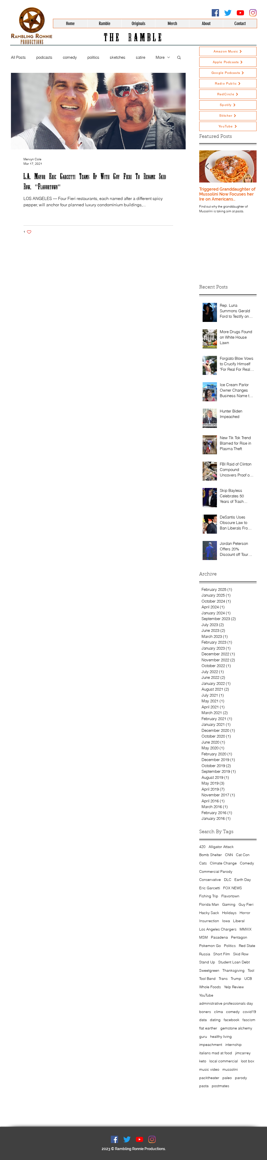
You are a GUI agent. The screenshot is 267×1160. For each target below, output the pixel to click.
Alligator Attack (221, 846)
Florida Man (209, 904)
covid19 (249, 1011)
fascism (248, 1019)
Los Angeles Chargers (217, 929)
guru (203, 1036)
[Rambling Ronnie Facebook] (215, 12)
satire (140, 57)
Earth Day (242, 879)
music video (209, 1069)
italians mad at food (215, 1053)
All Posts (18, 57)
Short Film (221, 954)
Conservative (210, 879)
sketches (117, 57)
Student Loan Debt (234, 962)
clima (218, 1011)
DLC (227, 879)
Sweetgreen (209, 970)
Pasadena (219, 937)
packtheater (209, 1077)
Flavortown (230, 896)
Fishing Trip (208, 896)
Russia (204, 954)
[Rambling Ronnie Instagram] (253, 12)
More (160, 57)
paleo (227, 1077)
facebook (231, 1019)
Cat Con (243, 854)
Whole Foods (210, 987)
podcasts (44, 57)
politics (93, 57)
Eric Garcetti (209, 888)
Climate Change (223, 863)
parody (241, 1077)
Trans (223, 978)
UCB (248, 978)
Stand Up (207, 962)
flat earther (208, 1028)
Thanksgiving (233, 970)
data (203, 1019)
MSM (203, 937)
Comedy (247, 863)
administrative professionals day (226, 1003)
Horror (245, 912)
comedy (70, 57)
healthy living (221, 1036)
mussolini (230, 1069)
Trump (236, 978)
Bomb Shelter (210, 854)
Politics (230, 945)
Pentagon (239, 937)
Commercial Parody (215, 871)
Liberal (239, 920)
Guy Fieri (246, 904)
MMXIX (246, 929)
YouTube (206, 995)
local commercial (223, 1061)
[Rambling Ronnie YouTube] (240, 12)
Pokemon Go (210, 945)
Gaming (228, 904)
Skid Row (240, 954)
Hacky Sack (209, 912)
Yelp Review (234, 987)
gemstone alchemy (236, 1028)
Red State (247, 945)
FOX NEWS (232, 888)
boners (205, 1011)
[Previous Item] (207, 166)
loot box (247, 1061)
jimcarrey (243, 1053)
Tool (251, 970)
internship (233, 1044)
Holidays (229, 912)
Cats (203, 863)
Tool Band (207, 978)
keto (202, 1061)
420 (202, 846)
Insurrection (209, 920)
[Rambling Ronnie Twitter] (228, 12)
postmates (220, 1086)
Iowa (226, 920)
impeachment (210, 1044)
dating (215, 1019)
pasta (204, 1086)
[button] (179, 58)
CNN (229, 854)
